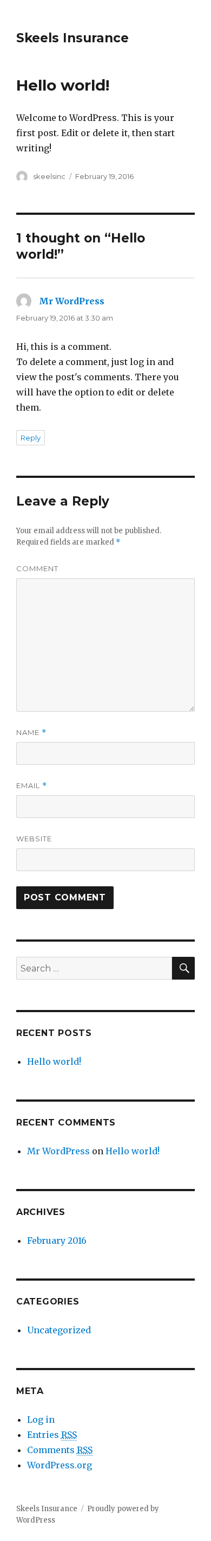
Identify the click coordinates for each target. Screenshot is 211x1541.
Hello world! (54, 1061)
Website (34, 838)
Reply (31, 437)
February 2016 (57, 1240)
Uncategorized (59, 1330)
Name (31, 732)
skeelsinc (49, 176)
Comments (60, 1449)
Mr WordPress (71, 301)
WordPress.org (59, 1465)
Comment (37, 568)
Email (31, 785)
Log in (41, 1419)
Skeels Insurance (72, 38)
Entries (52, 1434)
